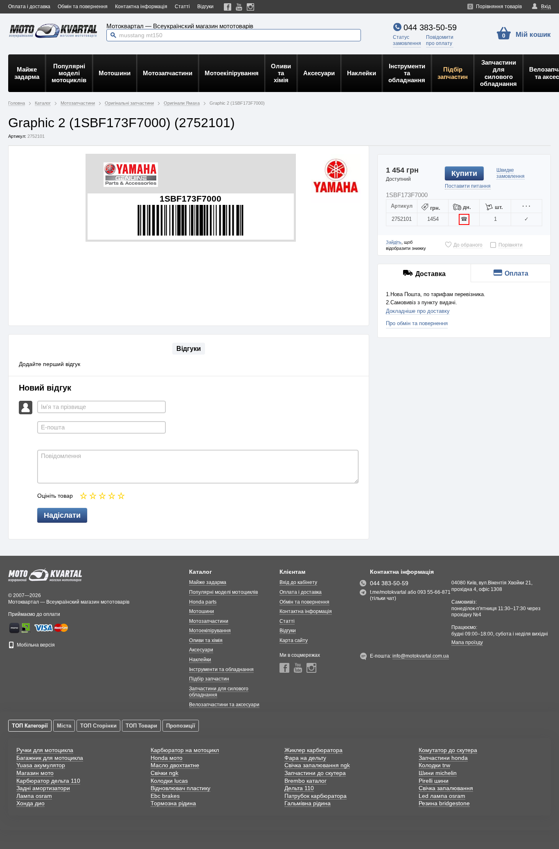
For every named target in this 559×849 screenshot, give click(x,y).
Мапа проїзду (467, 642)
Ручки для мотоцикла (44, 750)
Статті (182, 6)
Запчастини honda (443, 758)
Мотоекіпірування (232, 73)
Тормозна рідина (173, 803)
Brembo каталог (305, 780)
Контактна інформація (141, 6)
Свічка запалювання (446, 788)
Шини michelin (438, 773)
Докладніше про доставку (418, 311)
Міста (64, 726)
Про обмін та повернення (417, 323)
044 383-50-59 (430, 27)
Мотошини (115, 73)
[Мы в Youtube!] (239, 7)
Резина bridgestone (444, 803)
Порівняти (510, 245)
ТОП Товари (141, 726)
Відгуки (205, 6)
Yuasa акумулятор (40, 765)
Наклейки (361, 73)
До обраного (467, 245)
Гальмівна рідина (307, 803)
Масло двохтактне (175, 765)
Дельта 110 (299, 788)
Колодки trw (434, 765)
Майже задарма (26, 73)
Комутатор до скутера (448, 750)
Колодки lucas (169, 780)
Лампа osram (34, 796)
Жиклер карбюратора (313, 750)
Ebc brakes (165, 796)
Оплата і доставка (29, 6)
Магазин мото (35, 773)
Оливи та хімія (281, 73)
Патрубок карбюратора (315, 796)
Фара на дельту (305, 758)
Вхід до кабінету (298, 582)
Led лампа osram (442, 796)
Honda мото (167, 758)
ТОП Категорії (30, 726)
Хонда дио (30, 803)
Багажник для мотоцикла (49, 758)
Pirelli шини (434, 780)
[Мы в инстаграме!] (251, 7)
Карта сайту (294, 640)
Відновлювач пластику (180, 788)
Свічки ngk (164, 773)
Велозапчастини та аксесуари (224, 705)
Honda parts (202, 602)
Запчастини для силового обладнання (498, 73)
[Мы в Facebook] (228, 7)
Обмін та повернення (83, 6)
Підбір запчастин (452, 73)
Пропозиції (180, 726)
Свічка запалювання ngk (317, 765)
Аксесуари (319, 73)
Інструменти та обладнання (406, 73)
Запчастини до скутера (315, 773)
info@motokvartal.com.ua (420, 656)
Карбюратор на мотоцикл (185, 750)
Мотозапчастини (167, 73)
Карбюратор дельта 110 (48, 780)
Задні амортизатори (43, 788)
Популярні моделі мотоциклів (69, 73)
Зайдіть (393, 242)
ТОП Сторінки (98, 726)
